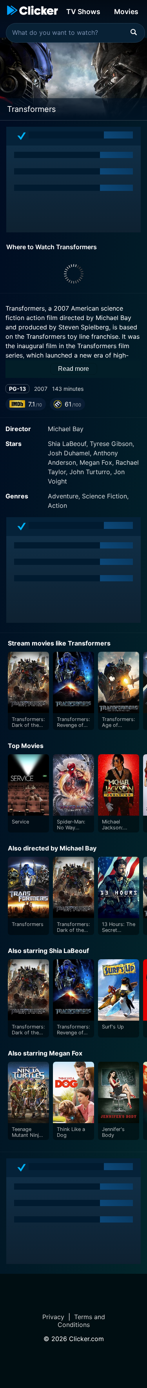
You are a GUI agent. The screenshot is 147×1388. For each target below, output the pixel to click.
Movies (126, 11)
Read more (73, 368)
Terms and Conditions (81, 1321)
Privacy (53, 1317)
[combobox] (75, 33)
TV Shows (83, 11)
